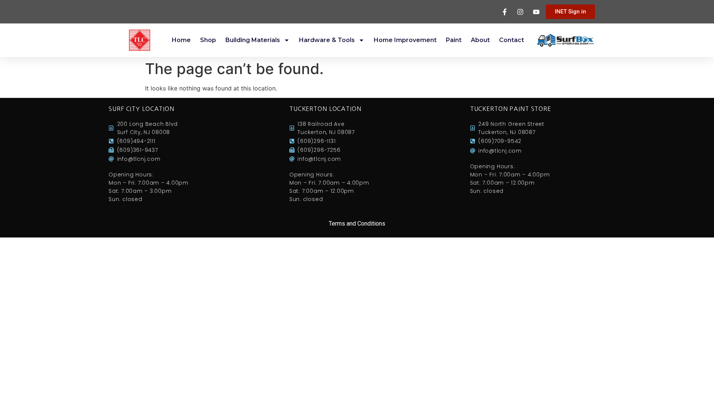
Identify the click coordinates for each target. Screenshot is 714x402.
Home (181, 40)
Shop (208, 40)
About (480, 40)
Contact (511, 40)
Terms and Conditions (357, 223)
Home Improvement (405, 40)
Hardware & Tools (327, 40)
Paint (453, 40)
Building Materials (252, 40)
